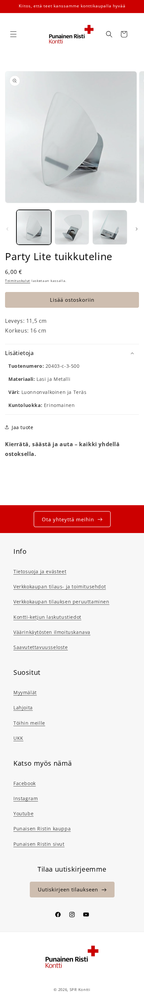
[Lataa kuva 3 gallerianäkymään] (109, 227)
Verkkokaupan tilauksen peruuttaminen (61, 601)
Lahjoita (23, 707)
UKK (18, 738)
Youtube (23, 813)
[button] (13, 34)
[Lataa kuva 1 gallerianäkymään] (33, 227)
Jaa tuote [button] (22, 427)
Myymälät (25, 692)
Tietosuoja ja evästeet (39, 571)
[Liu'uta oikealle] (136, 229)
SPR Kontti (80, 989)
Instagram (25, 798)
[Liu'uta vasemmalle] (7, 229)
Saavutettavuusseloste (40, 647)
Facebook (24, 783)
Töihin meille (29, 723)
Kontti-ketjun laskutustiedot (47, 617)
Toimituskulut (17, 280)
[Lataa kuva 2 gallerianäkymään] (72, 227)
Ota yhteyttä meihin (68, 519)
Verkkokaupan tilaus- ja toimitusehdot (59, 586)
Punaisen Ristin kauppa (42, 828)
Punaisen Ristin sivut (39, 844)
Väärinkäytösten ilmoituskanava (51, 632)
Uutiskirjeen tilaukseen (68, 889)
